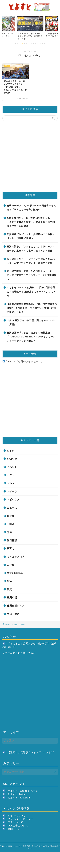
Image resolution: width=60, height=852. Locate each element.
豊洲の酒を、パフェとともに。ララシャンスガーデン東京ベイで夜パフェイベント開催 (31, 248)
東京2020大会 (15, 573)
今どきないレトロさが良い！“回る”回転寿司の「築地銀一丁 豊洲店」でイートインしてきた (31, 291)
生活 (9, 581)
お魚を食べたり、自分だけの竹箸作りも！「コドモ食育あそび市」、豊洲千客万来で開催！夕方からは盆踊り (31, 222)
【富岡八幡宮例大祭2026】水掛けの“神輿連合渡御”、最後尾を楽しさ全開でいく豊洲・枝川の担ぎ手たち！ (32, 308)
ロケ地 (11, 516)
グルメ (11, 483)
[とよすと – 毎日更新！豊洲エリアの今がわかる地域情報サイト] (30, 10)
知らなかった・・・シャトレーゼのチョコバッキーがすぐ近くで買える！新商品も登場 (31, 261)
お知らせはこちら (25, 653)
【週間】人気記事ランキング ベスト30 (31, 752)
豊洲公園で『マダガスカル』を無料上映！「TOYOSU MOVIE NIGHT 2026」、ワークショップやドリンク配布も (31, 336)
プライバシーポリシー (20, 818)
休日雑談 (12, 540)
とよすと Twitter (17, 794)
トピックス (13, 499)
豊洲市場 (12, 597)
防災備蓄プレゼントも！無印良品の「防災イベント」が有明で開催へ (31, 236)
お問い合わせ (15, 829)
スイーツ (12, 491)
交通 (9, 532)
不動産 (11, 524)
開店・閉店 (13, 613)
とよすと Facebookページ (23, 790)
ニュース (12, 507)
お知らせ (12, 458)
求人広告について (18, 825)
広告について (15, 822)
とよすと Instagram (19, 797)
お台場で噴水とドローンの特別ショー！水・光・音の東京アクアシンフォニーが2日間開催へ (31, 275)
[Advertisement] (30, 156)
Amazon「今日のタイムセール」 (24, 361)
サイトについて (17, 815)
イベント (12, 467)
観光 (9, 589)
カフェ (11, 475)
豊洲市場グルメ (16, 605)
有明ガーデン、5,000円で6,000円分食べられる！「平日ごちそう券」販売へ (31, 207)
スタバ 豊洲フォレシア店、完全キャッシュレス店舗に (31, 322)
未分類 (11, 564)
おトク (11, 450)
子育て (11, 548)
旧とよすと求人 (16, 556)
